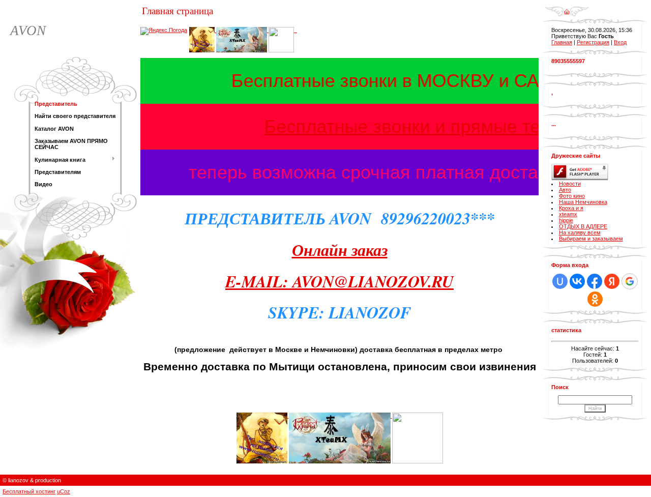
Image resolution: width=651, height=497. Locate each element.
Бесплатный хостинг (29, 491)
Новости (570, 184)
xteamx (568, 214)
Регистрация (593, 42)
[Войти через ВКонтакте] (577, 281)
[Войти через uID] (560, 281)
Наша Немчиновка (583, 202)
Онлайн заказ (340, 249)
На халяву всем (580, 232)
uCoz (63, 491)
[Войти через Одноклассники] (595, 299)
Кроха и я (571, 208)
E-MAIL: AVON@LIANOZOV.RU (339, 281)
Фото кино (572, 196)
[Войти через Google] (630, 281)
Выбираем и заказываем (591, 239)
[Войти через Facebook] (594, 281)
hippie (566, 220)
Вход (620, 42)
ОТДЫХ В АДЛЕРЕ (583, 226)
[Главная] (566, 8)
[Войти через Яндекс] (611, 281)
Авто (565, 190)
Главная (561, 42)
